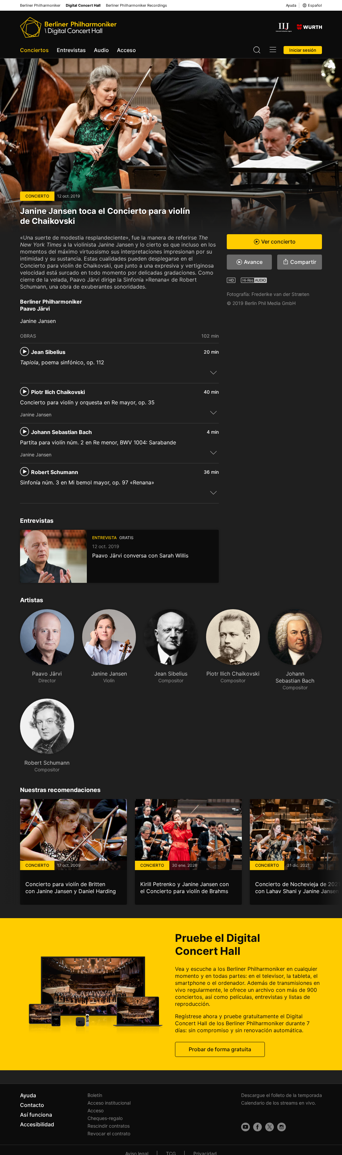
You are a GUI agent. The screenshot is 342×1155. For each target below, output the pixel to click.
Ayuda (291, 5)
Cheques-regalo (105, 1118)
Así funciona (36, 1114)
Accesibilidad (37, 1124)
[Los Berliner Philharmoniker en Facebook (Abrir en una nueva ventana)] (257, 1127)
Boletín (95, 1095)
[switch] (213, 372)
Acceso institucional (109, 1103)
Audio (101, 50)
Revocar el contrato (109, 1133)
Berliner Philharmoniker (40, 5)
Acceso (126, 50)
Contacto (32, 1105)
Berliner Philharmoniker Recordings (136, 5)
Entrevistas (71, 50)
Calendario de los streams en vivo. (278, 1103)
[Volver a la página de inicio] (68, 27)
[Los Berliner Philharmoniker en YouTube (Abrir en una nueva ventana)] (245, 1127)
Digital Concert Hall (83, 5)
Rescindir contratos (109, 1126)
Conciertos (34, 50)
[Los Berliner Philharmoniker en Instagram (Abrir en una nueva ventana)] (281, 1127)
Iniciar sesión (302, 50)
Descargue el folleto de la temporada (281, 1095)
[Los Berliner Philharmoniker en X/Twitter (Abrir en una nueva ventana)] (269, 1127)
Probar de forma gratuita (220, 1049)
